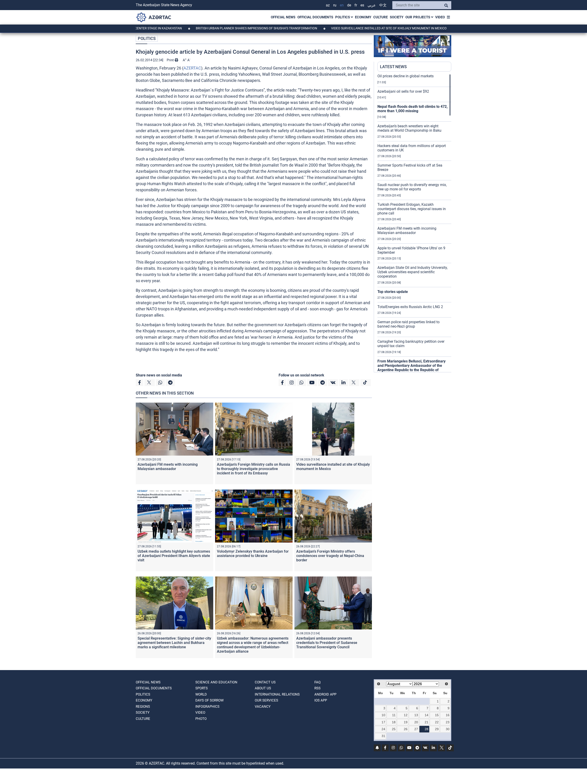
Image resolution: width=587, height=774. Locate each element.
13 (416, 715)
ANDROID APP (325, 694)
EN (342, 5)
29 (437, 729)
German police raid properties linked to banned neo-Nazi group (408, 324)
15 (437, 715)
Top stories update (392, 292)
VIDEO (440, 17)
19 (405, 722)
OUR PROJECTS (418, 17)
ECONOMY (363, 17)
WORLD (201, 694)
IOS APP (320, 700)
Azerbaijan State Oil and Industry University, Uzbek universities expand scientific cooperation (412, 271)
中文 (383, 5)
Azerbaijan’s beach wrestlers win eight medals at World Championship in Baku (409, 128)
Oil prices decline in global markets (405, 76)
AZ (328, 5)
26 (405, 729)
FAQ (317, 682)
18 (394, 722)
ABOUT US (263, 688)
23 (447, 722)
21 (426, 722)
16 (447, 715)
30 (447, 729)
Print (171, 60)
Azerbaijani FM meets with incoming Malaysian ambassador (168, 466)
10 (383, 715)
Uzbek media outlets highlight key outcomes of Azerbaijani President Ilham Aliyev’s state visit (174, 555)
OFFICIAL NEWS (283, 17)
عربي (372, 5)
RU (334, 5)
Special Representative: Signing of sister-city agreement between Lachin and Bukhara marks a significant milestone (174, 642)
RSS (317, 688)
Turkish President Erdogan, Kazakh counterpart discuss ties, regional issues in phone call (411, 208)
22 (437, 722)
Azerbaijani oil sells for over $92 (403, 91)
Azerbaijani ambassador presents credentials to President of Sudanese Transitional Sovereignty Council (326, 642)
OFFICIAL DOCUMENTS (315, 17)
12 (405, 715)
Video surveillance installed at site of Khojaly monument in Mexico (360, 28)
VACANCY (263, 706)
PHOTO (201, 719)
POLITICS (343, 17)
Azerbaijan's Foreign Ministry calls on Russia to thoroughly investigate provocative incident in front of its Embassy (253, 468)
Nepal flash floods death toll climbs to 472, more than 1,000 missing (412, 108)
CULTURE (380, 17)
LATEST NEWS (393, 66)
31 (383, 736)
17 (383, 722)
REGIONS (143, 706)
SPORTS (201, 688)
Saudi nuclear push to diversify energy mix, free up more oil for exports (412, 187)
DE (349, 5)
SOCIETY (396, 17)
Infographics (207, 706)
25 (394, 729)
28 (426, 729)
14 (426, 715)
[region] (414, 223)
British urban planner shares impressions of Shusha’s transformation (227, 28)
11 (394, 715)
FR (355, 5)
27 (416, 729)
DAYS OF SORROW (209, 700)
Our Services (266, 700)
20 (416, 722)
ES (362, 5)
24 (383, 729)
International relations (277, 694)
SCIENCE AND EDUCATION (216, 682)
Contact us (265, 682)
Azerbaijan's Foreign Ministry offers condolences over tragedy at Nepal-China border (330, 555)
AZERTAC (192, 68)
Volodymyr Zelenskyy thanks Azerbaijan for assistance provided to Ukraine (253, 553)
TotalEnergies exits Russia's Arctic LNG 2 (410, 307)
